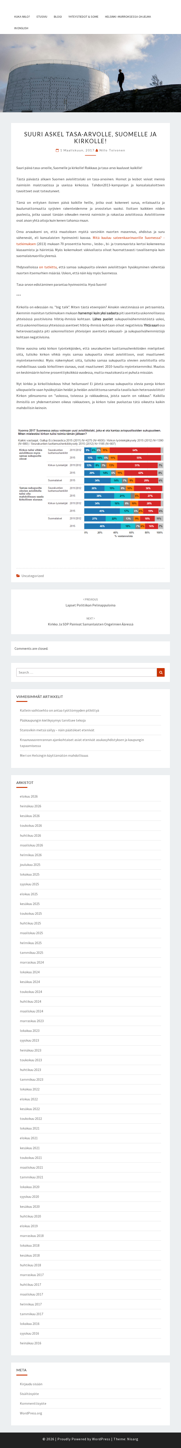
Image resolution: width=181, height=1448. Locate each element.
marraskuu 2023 (32, 1021)
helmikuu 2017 (31, 1304)
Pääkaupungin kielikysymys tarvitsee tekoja (53, 720)
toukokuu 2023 (31, 1060)
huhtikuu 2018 (30, 1265)
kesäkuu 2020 (30, 1206)
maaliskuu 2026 (31, 845)
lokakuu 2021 (30, 1128)
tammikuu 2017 (31, 1314)
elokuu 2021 (29, 1138)
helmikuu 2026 (31, 855)
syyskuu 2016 (29, 1333)
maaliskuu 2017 (31, 1294)
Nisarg (132, 1439)
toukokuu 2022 (31, 1118)
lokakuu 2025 (30, 874)
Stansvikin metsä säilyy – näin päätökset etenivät (57, 730)
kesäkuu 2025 (30, 903)
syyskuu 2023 (29, 1040)
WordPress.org (31, 1413)
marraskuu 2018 (32, 1235)
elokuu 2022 (29, 1099)
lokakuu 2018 (30, 1245)
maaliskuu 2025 (31, 933)
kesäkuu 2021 (30, 1148)
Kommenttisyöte (33, 1403)
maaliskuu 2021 (31, 1167)
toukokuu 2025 (31, 913)
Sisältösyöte (29, 1393)
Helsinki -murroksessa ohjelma (128, 17)
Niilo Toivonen (112, 150)
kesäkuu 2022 (30, 1109)
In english (21, 28)
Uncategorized (32, 575)
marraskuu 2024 (32, 962)
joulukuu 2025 (30, 864)
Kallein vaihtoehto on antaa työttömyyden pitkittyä (59, 710)
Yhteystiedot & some (83, 17)
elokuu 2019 (29, 1226)
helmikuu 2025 (31, 943)
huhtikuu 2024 (30, 1001)
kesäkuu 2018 (30, 1255)
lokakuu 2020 (30, 1187)
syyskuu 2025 (29, 884)
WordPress (101, 1439)
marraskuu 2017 (32, 1275)
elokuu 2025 (29, 894)
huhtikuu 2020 (30, 1216)
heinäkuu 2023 (30, 1050)
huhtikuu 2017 (30, 1284)
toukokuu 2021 (31, 1157)
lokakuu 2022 (30, 1089)
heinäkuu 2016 (30, 1343)
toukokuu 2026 (31, 825)
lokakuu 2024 (30, 972)
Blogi (58, 17)
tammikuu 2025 (31, 952)
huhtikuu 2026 (30, 835)
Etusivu (42, 17)
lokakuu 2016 (30, 1323)
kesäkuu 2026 (30, 816)
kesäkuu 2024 (30, 981)
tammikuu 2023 (31, 1079)
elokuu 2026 (29, 796)
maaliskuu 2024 (31, 1011)
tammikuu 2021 (31, 1177)
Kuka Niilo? (22, 17)
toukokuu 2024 (31, 991)
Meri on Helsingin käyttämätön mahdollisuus (54, 755)
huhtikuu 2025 (30, 923)
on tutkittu (48, 267)
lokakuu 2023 (30, 1030)
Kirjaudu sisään (31, 1384)
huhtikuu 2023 (30, 1069)
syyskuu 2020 (29, 1196)
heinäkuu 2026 (30, 806)
